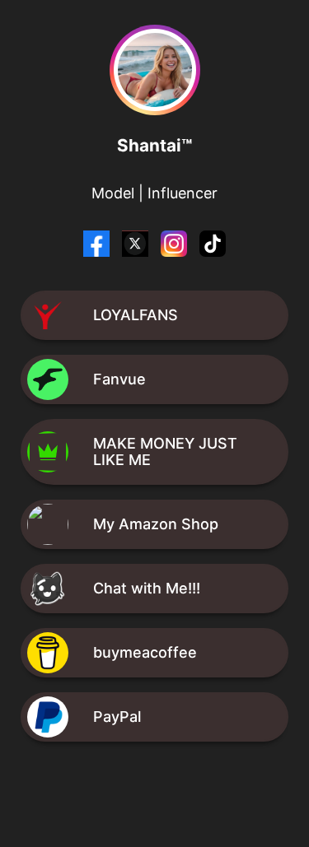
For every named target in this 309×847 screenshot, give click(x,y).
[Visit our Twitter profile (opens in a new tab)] (137, 251)
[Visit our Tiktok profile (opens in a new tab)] (212, 251)
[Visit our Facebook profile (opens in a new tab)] (98, 251)
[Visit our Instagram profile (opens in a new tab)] (176, 251)
